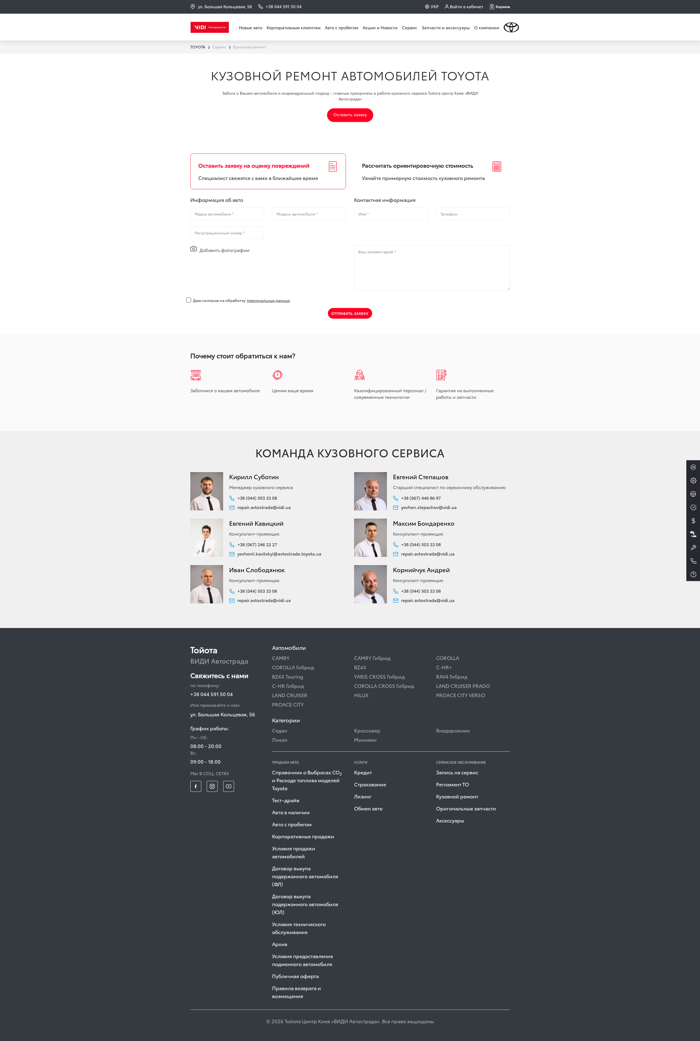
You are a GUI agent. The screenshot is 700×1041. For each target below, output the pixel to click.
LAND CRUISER (289, 694)
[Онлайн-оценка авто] (693, 507)
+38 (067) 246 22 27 (257, 544)
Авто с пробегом (341, 27)
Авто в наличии (291, 812)
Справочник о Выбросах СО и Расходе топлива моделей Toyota (307, 780)
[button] (500, 6)
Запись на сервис (457, 772)
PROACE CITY (288, 704)
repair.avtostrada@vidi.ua (264, 507)
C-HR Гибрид (288, 685)
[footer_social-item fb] (195, 786)
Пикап (279, 739)
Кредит (363, 772)
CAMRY (281, 657)
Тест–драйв (285, 799)
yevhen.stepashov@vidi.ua (429, 507)
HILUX (361, 694)
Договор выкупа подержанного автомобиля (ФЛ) (305, 876)
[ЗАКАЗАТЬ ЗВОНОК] (693, 561)
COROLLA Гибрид (293, 667)
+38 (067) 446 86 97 (421, 498)
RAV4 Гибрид (451, 676)
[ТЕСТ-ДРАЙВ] (693, 494)
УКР (435, 6)
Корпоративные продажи (303, 836)
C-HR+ (444, 667)
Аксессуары (450, 820)
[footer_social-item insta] (212, 786)
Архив (279, 943)
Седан (279, 730)
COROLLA (447, 657)
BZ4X (360, 667)
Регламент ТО (452, 784)
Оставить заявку (350, 114)
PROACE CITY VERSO (460, 694)
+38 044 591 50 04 (211, 693)
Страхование (370, 784)
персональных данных (268, 300)
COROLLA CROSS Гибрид (384, 685)
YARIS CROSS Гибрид (379, 676)
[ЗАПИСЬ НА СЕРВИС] (693, 547)
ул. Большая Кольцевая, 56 (225, 6)
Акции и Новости (380, 27)
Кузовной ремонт (457, 796)
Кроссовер (367, 730)
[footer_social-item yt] (228, 786)
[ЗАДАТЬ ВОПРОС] (693, 574)
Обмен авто (368, 808)
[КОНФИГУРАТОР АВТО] (693, 480)
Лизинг (363, 796)
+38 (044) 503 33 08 (257, 498)
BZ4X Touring (287, 676)
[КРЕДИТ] (693, 521)
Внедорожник (453, 730)
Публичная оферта (295, 975)
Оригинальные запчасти (466, 808)
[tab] (268, 171)
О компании (486, 27)
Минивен (365, 739)
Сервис (409, 27)
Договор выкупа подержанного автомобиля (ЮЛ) (305, 903)
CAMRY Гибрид (372, 657)
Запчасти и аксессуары (446, 27)
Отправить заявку (350, 313)
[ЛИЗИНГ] (693, 534)
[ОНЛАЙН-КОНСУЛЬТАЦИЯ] (693, 467)
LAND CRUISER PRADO (463, 685)
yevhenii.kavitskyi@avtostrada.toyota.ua (279, 553)
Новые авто (250, 27)
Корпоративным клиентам (293, 27)
